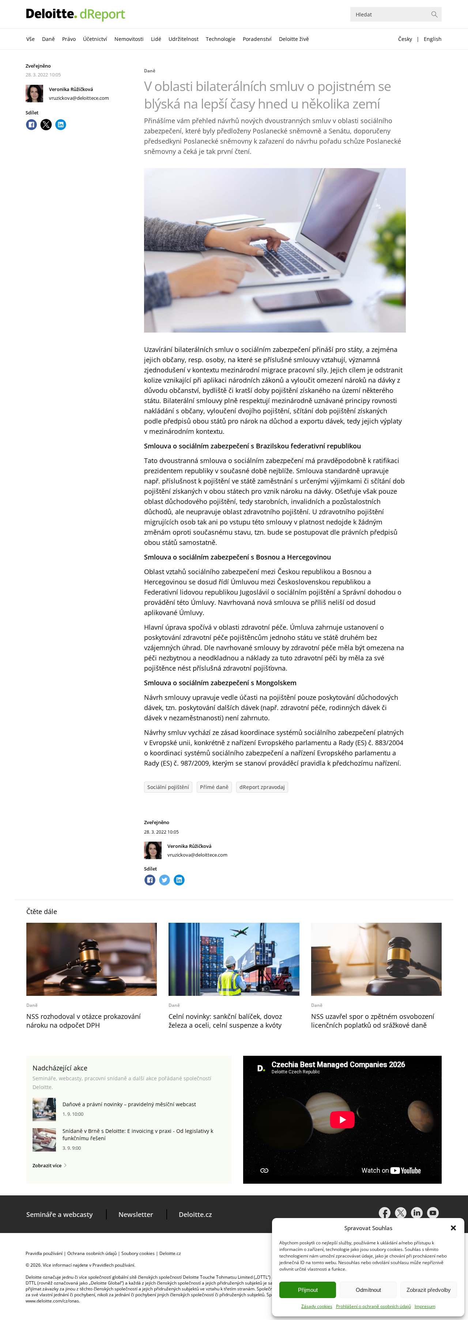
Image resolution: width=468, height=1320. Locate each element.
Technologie (220, 38)
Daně (48, 38)
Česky (405, 38)
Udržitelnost (184, 38)
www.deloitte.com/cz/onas (52, 1301)
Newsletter (135, 1214)
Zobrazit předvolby (429, 1290)
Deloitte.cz (195, 1214)
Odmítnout (368, 1290)
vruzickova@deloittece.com (79, 98)
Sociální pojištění (168, 787)
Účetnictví (95, 38)
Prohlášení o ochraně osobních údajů (373, 1306)
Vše (30, 38)
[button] (453, 1228)
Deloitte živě (294, 38)
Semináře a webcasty (59, 1214)
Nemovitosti (129, 38)
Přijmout (308, 1290)
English (433, 38)
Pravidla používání (44, 1253)
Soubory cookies (138, 1253)
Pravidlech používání (113, 1265)
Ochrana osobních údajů (92, 1253)
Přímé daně (214, 787)
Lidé (156, 38)
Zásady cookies (316, 1306)
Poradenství (257, 38)
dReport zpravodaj (262, 787)
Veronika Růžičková (71, 89)
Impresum (425, 1306)
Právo (69, 38)
